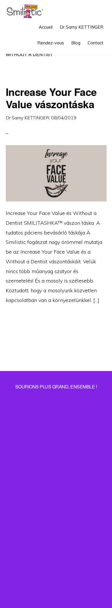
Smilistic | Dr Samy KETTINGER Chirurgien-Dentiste (25, 11)
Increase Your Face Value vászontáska (51, 97)
